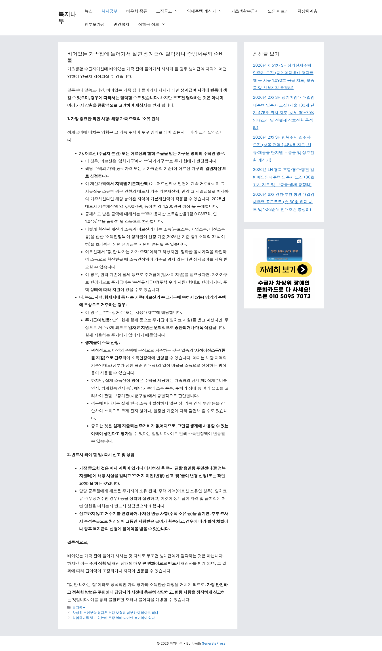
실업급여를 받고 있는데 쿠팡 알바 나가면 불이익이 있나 (114, 618)
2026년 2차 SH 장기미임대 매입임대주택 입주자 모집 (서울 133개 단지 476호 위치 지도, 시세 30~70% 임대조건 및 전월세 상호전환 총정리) (284, 112)
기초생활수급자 (245, 11)
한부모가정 (95, 24)
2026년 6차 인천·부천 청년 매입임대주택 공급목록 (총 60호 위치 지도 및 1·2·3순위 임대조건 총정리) (283, 202)
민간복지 (121, 24)
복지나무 (67, 17)
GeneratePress (213, 643)
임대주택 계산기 (201, 11)
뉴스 (89, 11)
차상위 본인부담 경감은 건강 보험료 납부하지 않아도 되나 (115, 612)
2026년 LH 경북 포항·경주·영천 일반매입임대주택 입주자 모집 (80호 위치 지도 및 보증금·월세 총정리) (283, 177)
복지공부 (109, 11)
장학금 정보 (148, 24)
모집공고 (164, 11)
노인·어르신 (278, 11)
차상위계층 (307, 11)
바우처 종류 (136, 11)
